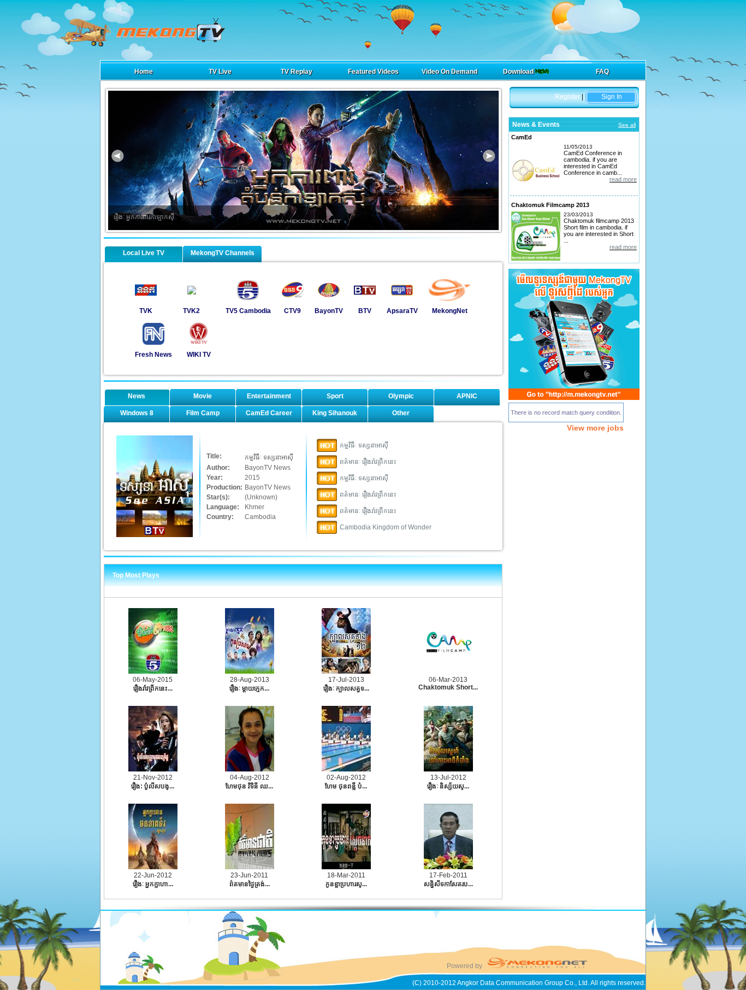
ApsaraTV (402, 311)
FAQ (602, 71)
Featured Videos (373, 71)
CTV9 (292, 311)
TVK (145, 311)
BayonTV (329, 311)
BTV (364, 311)
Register (567, 97)
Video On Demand (449, 71)
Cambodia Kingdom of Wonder (385, 527)
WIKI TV (199, 354)
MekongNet (449, 311)
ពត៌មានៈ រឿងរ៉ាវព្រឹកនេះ (368, 461)
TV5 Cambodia (248, 311)
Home (143, 71)
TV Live (220, 71)
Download (519, 71)
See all (627, 125)
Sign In (611, 97)
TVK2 (191, 311)
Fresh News (153, 354)
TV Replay (296, 71)
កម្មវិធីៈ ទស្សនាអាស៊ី (364, 445)
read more (623, 179)
